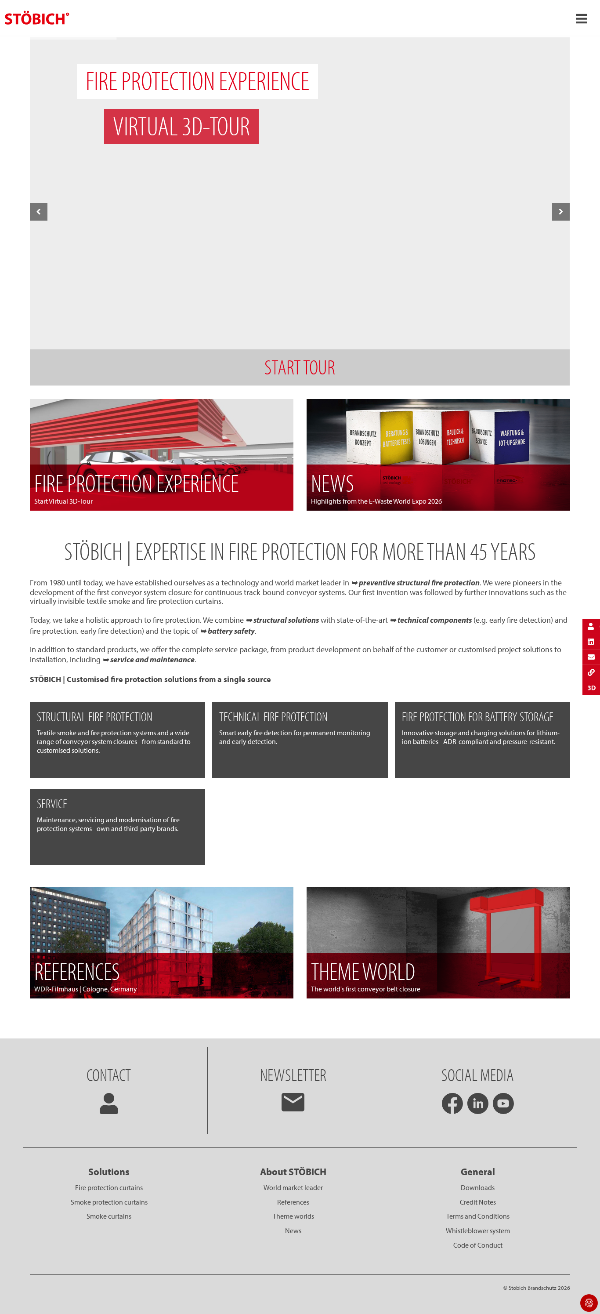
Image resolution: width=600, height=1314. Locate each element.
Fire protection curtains (109, 1187)
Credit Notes (478, 1202)
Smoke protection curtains (109, 1202)
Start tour (299, 366)
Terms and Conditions (478, 1216)
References (293, 1202)
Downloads (478, 1187)
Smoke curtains (109, 1216)
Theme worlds (293, 1216)
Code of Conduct (477, 1245)
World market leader (293, 1187)
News (293, 1230)
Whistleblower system (478, 1230)
